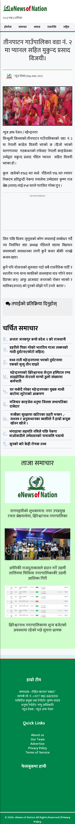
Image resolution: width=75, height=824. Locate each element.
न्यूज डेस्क (19, 75)
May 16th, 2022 (35, 76)
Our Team (38, 739)
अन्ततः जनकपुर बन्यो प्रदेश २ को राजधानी (37, 339)
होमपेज (7, 27)
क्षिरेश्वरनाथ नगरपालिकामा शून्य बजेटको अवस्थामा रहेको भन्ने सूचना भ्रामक (37, 628)
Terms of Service (37, 752)
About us (37, 735)
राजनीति (51, 27)
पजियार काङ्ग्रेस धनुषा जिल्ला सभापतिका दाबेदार (39, 404)
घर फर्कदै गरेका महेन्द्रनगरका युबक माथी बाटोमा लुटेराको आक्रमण (37, 391)
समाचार (23, 27)
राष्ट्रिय (66, 27)
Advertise (37, 744)
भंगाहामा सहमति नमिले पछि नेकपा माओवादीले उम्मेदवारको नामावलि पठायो (36, 433)
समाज (37, 27)
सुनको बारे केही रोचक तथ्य (27, 444)
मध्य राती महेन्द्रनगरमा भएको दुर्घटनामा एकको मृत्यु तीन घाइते (35, 362)
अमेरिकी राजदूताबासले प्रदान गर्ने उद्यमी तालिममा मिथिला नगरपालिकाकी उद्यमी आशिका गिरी (37, 573)
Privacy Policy (37, 748)
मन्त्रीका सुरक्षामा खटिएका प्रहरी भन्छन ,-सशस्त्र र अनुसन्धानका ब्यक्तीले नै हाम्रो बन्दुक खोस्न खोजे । (40, 419)
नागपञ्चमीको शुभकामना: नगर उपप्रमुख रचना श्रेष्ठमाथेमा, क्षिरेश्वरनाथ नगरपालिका (37, 514)
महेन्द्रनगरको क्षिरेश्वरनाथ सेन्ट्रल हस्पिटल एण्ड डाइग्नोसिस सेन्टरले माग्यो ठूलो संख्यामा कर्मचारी (40, 377)
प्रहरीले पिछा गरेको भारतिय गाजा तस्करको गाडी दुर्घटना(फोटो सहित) (39, 349)
